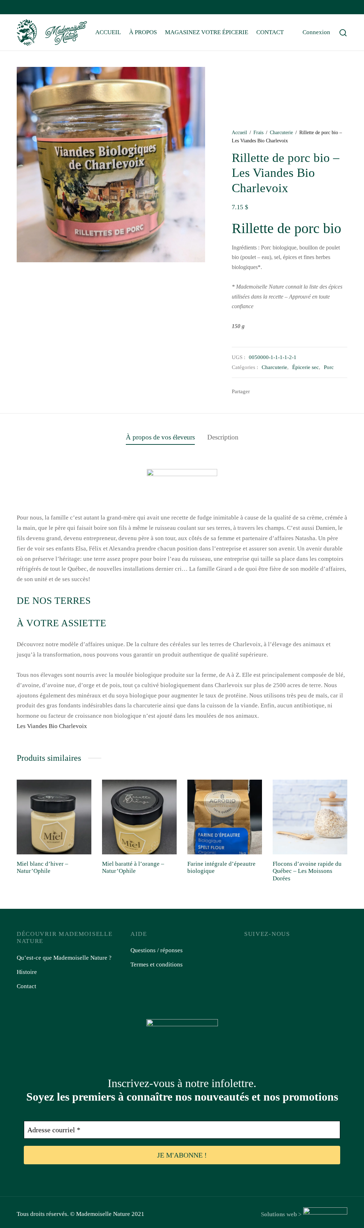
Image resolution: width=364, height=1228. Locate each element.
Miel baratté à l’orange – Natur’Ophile (133, 867)
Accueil (239, 132)
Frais (258, 132)
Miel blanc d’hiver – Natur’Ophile (42, 867)
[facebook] (22, 7)
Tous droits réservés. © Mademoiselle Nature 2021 (80, 1214)
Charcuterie (281, 132)
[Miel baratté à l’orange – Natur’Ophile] (139, 817)
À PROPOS (143, 32)
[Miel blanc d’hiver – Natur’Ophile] (54, 817)
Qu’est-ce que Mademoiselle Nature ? (64, 957)
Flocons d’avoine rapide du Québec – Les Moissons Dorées (307, 871)
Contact (26, 986)
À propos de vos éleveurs (160, 437)
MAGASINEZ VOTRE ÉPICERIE (206, 32)
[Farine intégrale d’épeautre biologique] (224, 817)
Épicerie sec (305, 367)
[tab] (160, 437)
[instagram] (36, 7)
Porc (329, 367)
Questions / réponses (156, 950)
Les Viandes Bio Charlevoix (52, 726)
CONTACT (270, 32)
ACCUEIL (108, 32)
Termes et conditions (156, 964)
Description (223, 437)
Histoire (27, 972)
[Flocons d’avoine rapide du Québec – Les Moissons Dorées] (310, 817)
